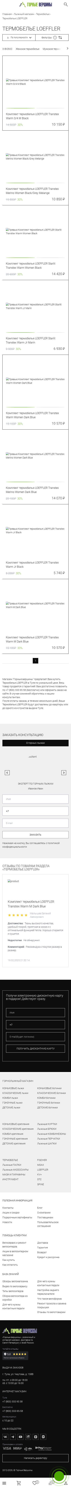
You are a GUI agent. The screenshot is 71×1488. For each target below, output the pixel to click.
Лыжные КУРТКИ (47, 1124)
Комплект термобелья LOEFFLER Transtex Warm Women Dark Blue (32, 415)
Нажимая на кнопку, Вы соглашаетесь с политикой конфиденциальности (31, 845)
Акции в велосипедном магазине (15, 1253)
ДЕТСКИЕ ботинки (47, 1107)
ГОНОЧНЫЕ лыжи (12, 1102)
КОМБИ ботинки (46, 1097)
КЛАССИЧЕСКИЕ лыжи (15, 1093)
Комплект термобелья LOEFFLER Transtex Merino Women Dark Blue (32, 490)
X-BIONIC (7, 49)
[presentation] (35, 82)
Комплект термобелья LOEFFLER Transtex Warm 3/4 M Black (32, 116)
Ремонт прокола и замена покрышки (51, 1305)
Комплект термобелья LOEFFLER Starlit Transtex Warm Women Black (30, 265)
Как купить (8, 1260)
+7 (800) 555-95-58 (12, 1411)
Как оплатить (10, 1264)
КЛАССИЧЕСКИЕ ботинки (51, 1093)
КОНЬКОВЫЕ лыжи (13, 1088)
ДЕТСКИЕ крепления (14, 1143)
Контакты (8, 1207)
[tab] (20, 332)
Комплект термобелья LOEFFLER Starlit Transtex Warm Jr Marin (30, 340)
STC (39, 1179)
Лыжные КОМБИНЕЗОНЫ (51, 1133)
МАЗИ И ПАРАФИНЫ (13, 1174)
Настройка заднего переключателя (48, 1292)
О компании (43, 1212)
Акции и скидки (10, 1212)
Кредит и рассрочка (48, 1257)
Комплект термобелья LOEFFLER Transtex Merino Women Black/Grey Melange (32, 191)
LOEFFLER (42, 1169)
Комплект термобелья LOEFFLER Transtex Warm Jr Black (32, 564)
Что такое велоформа (49, 1298)
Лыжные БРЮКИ (46, 1128)
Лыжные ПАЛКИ (11, 1164)
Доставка (42, 1242)
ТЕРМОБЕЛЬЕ (10, 1160)
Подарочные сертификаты (17, 1217)
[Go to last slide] (7, 772)
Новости (7, 1222)
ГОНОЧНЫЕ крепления (15, 1138)
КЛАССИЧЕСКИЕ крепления (18, 1128)
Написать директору (35, 1458)
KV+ (39, 1174)
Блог (40, 1207)
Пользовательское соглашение (47, 1224)
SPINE (40, 1184)
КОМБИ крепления (12, 1133)
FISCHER (42, 1160)
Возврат (42, 1252)
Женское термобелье (27, 49)
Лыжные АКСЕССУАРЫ (15, 1169)
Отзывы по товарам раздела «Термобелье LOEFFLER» (25, 867)
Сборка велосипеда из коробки (15, 1298)
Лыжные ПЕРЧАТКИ (48, 1138)
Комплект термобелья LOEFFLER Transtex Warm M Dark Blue (32, 639)
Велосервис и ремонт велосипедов (14, 1244)
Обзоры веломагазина (15, 1281)
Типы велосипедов (12, 1291)
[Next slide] (63, 772)
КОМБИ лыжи (10, 1097)
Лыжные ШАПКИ (47, 1143)
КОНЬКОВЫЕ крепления (15, 1124)
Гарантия (42, 1247)
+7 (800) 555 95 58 (12, 1401)
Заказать (35, 834)
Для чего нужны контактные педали (13, 1306)
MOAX (40, 1164)
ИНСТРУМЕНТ (10, 1179)
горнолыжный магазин (17, 1081)
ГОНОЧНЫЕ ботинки (48, 1102)
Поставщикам (45, 1217)
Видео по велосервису (14, 1286)
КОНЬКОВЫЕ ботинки (49, 1088)
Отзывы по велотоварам (51, 1312)
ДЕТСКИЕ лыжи (11, 1107)
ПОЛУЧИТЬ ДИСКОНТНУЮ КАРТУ (36, 1048)
